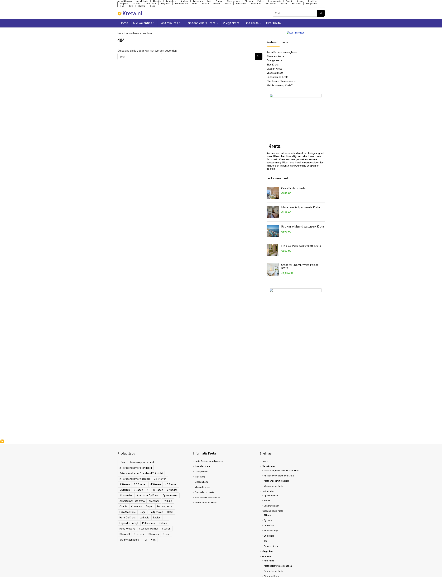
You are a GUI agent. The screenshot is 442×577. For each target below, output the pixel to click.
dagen (149, 506)
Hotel (170, 512)
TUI (145, 539)
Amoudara (171, 1)
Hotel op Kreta (127, 517)
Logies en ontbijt (128, 523)
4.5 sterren (171, 484)
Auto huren (269, 560)
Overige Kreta (274, 60)
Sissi (122, 6)
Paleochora (241, 3)
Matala (205, 3)
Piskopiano (271, 3)
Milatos (216, 3)
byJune (168, 501)
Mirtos (228, 3)
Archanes (154, 501)
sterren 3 (124, 534)
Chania (219, 1)
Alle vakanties (142, 23)
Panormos (256, 3)
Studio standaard (129, 539)
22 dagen (172, 490)
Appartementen (271, 495)
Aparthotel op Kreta (147, 495)
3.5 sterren (140, 484)
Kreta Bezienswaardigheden (282, 52)
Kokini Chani (150, 3)
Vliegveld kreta (275, 72)
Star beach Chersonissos (281, 81)
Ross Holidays (127, 528)
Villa (153, 539)
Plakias (284, 3)
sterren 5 (153, 534)
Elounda (249, 1)
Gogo (143, 512)
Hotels (267, 500)
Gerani (289, 1)
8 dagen (138, 490)
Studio (166, 534)
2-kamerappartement (142, 462)
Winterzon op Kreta (273, 486)
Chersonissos (233, 1)
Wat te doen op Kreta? (280, 85)
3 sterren (124, 484)
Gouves (300, 1)
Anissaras (198, 1)
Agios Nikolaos (124, 1)
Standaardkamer (148, 528)
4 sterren (155, 484)
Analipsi (184, 1)
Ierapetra (124, 3)
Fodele (260, 1)
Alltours (267, 515)
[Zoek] (321, 13)
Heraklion (312, 1)
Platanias (296, 3)
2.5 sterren (160, 478)
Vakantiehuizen (271, 505)
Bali (209, 1)
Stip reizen (269, 536)
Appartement (170, 495)
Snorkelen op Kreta (277, 77)
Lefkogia (144, 517)
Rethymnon (311, 3)
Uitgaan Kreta (274, 68)
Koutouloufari (181, 3)
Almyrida (157, 1)
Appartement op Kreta (132, 501)
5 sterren (124, 490)
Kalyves (136, 3)
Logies (157, 517)
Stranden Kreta (275, 56)
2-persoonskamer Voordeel (134, 478)
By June (268, 520)
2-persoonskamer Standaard (135, 467)
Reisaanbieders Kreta (200, 23)
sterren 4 (139, 534)
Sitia (131, 6)
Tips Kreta (251, 23)
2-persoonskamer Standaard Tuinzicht (141, 473)
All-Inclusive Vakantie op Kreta (279, 475)
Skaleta (141, 6)
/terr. (122, 462)
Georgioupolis (274, 1)
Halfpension (156, 512)
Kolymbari (165, 3)
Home (124, 23)
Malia (195, 3)
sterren (166, 528)
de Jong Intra (164, 506)
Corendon (136, 506)
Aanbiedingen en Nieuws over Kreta (281, 470)
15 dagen (158, 490)
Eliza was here (127, 512)
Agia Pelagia (142, 1)
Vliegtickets (231, 23)
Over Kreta (273, 23)
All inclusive (125, 495)
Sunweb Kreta (271, 546)
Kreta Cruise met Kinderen (276, 481)
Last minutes (169, 23)
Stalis (152, 6)
